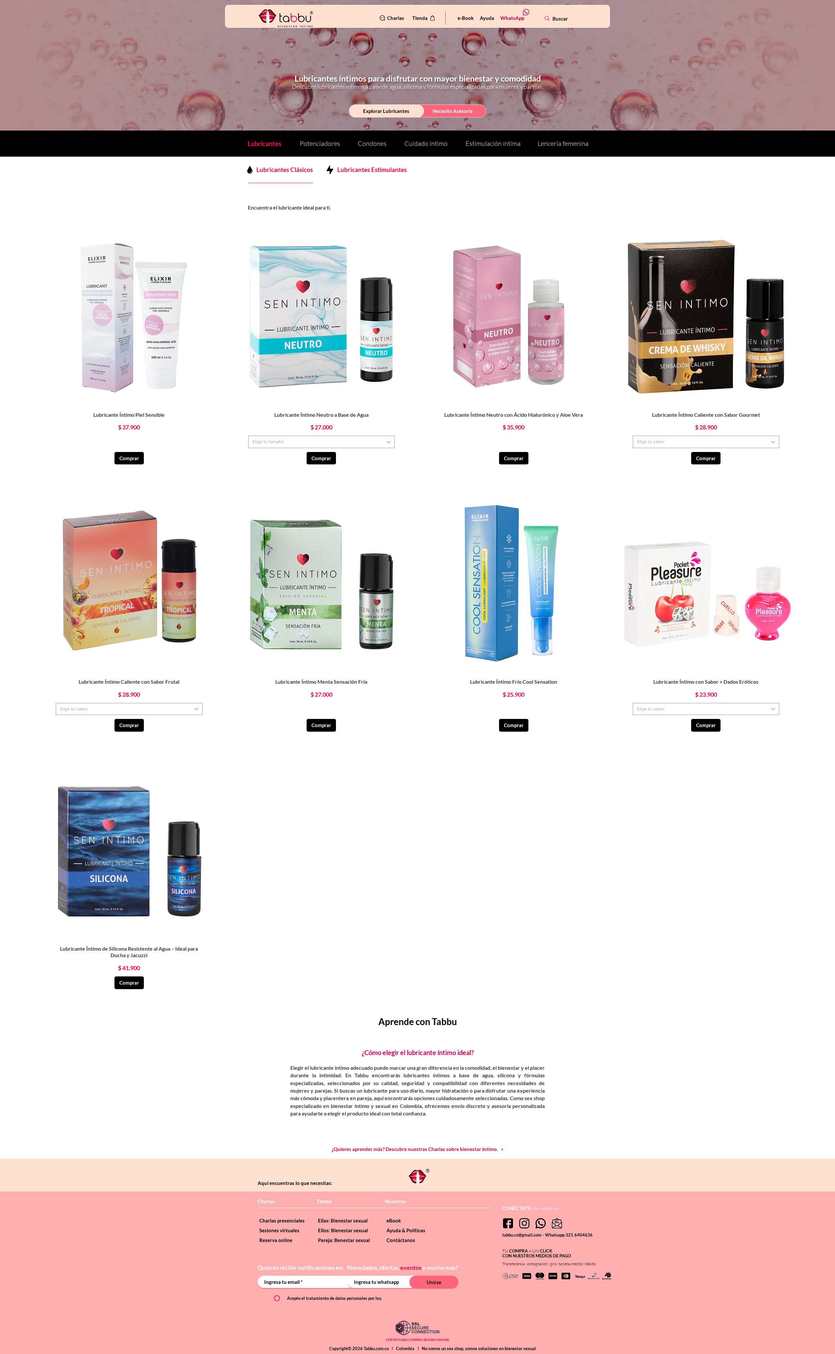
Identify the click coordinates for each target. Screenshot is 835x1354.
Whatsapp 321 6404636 (569, 1234)
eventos (410, 1267)
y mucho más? (440, 1267)
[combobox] (321, 442)
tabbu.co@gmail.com (522, 1234)
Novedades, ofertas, (373, 1267)
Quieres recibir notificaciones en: (301, 1267)
